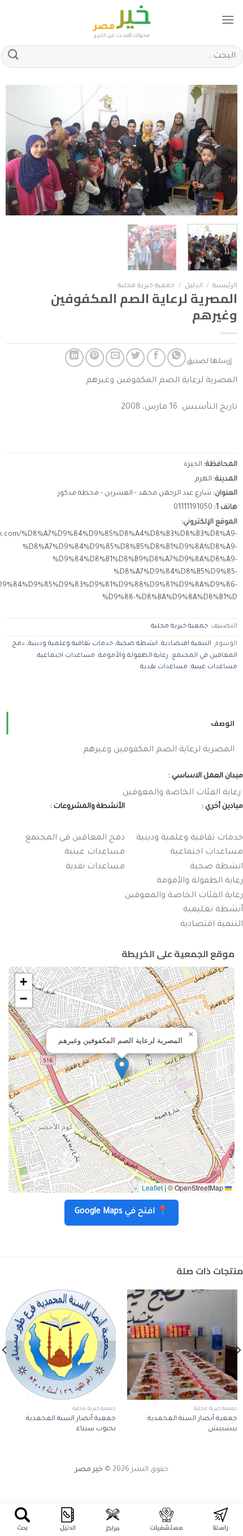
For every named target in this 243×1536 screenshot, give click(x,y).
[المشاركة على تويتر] (135, 357)
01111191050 (192, 508)
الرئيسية (224, 286)
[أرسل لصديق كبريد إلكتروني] (115, 357)
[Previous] (219, 150)
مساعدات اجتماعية (66, 656)
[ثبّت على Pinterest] (94, 357)
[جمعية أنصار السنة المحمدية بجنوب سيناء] (61, 1345)
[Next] (16, 150)
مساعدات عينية (214, 667)
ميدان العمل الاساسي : (205, 776)
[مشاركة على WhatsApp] (176, 357)
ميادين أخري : (222, 807)
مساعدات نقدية (164, 667)
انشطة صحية (137, 644)
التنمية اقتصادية (186, 644)
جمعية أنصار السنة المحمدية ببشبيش (192, 1424)
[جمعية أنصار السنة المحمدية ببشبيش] (182, 1345)
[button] (122, 1068)
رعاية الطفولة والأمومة (133, 656)
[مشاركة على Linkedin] (74, 357)
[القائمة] (228, 19)
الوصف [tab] (223, 723)
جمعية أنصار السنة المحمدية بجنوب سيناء (71, 1424)
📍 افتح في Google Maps (121, 1212)
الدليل (194, 286)
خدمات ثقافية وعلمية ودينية (70, 644)
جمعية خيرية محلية (146, 286)
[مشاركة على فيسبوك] (156, 357)
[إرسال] (13, 56)
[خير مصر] (122, 20)
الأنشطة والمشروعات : (87, 807)
